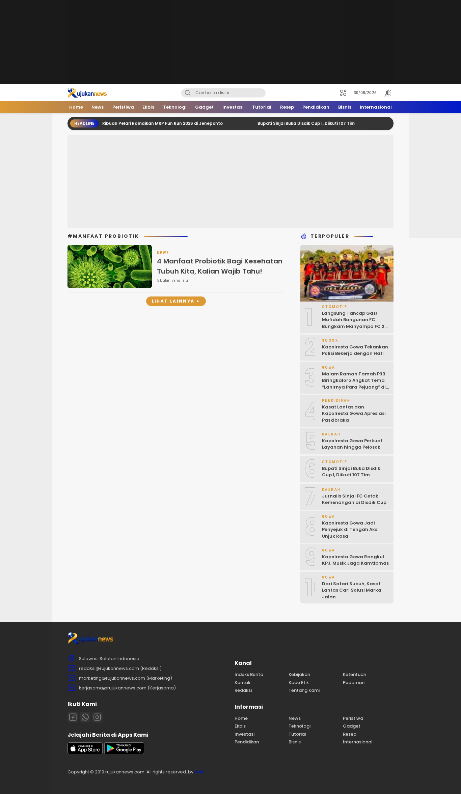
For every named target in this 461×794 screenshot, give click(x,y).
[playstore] (124, 752)
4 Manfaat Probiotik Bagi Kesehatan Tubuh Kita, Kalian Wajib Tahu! (219, 266)
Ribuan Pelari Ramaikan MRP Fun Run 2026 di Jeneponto (145, 123)
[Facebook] (72, 717)
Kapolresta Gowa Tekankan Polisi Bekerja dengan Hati (355, 350)
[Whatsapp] (85, 717)
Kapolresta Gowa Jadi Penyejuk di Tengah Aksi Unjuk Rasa (350, 529)
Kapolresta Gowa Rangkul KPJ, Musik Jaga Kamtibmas (355, 560)
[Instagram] (97, 717)
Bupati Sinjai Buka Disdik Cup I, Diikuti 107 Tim (289, 123)
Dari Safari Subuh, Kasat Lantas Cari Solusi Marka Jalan (351, 590)
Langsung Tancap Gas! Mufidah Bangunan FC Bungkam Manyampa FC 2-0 (354, 323)
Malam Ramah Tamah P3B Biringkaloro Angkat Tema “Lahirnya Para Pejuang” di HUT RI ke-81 (354, 384)
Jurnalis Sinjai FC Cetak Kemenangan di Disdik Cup (354, 499)
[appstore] (85, 752)
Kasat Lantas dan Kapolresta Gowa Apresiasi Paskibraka (354, 413)
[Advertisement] (230, 42)
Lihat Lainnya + (176, 301)
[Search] (188, 93)
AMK (199, 772)
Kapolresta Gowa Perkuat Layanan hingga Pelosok (352, 444)
